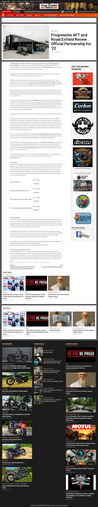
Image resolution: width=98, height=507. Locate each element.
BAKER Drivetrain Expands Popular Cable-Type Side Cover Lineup (51, 371)
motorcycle (25, 262)
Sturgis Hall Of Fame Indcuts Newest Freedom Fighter (71, 11)
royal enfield (47, 262)
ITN (53, 52)
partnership (36, 262)
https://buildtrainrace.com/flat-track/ (40, 245)
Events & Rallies (69, 441)
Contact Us (19, 1)
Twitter (13, 258)
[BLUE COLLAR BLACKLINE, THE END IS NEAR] (17, 379)
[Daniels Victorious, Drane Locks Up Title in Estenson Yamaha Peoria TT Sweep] (14, 283)
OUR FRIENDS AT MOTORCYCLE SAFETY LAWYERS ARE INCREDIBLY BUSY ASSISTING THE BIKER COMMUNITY (80, 495)
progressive (41, 262)
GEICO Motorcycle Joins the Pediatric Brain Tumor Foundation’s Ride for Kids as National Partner (22, 267)
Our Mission (26, 1)
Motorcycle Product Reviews (14, 437)
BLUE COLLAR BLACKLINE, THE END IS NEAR (14, 391)
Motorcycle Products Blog (48, 350)
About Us (14, 1)
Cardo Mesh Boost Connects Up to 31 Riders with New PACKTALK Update (52, 361)
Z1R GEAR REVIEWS (23, 483)
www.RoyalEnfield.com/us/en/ (44, 241)
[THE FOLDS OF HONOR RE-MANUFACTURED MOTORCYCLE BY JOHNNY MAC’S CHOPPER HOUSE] (17, 354)
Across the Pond (39, 1)
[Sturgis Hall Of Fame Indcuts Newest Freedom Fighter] (59, 283)
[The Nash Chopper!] (61, 319)
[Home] (3, 15)
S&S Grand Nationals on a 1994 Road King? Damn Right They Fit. (52, 400)
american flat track (18, 262)
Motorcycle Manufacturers (71, 414)
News (26, 292)
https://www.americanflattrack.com (40, 154)
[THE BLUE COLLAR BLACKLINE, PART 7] (17, 451)
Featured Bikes (5, 412)
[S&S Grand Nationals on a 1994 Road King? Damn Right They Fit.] (38, 400)
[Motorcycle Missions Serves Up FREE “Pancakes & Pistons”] (81, 457)
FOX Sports (13, 164)
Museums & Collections (52, 292)
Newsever (58, 505)
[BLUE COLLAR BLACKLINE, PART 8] (17, 428)
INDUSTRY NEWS (20, 15)
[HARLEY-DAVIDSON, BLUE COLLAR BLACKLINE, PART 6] (17, 474)
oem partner (30, 262)
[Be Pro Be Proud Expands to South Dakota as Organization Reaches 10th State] (36, 283)
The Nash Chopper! (49, 11)
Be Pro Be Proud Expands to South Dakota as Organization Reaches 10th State (22, 11)
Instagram (25, 258)
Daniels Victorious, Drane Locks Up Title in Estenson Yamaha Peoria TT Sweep (13, 296)
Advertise (32, 1)
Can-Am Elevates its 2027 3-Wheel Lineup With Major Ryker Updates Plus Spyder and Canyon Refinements (79, 418)
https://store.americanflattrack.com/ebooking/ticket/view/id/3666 (38, 137)
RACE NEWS (29, 15)
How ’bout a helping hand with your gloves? (51, 266)
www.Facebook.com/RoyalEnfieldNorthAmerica (29, 243)
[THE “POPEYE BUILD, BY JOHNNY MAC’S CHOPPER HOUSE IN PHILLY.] (17, 403)
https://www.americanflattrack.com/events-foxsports (39, 167)
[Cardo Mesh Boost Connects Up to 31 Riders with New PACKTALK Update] (38, 361)
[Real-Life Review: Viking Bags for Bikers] (38, 380)
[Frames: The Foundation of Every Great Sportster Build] (38, 390)
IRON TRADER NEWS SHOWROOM (67, 15)
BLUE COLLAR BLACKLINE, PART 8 (12, 439)
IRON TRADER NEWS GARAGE (50, 15)
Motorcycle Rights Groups (71, 491)
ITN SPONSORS (9, 15)
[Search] (95, 15)
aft (13, 262)
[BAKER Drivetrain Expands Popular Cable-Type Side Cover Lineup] (38, 371)
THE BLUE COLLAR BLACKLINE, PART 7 (13, 462)
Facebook (19, 164)
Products (37, 15)
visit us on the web (43, 257)
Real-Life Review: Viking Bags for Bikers (53, 381)
